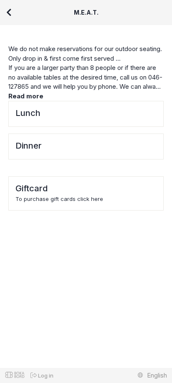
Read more (25, 96)
